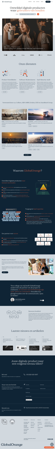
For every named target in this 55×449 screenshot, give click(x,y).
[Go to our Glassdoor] (52, 439)
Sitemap (39, 429)
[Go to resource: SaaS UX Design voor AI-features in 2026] (21, 343)
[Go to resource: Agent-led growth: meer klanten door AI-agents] (8, 343)
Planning (3, 126)
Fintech (3, 148)
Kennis (42, 1)
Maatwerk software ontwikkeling (26, 426)
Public (38, 149)
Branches (32, 427)
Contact (48, 1)
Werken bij (32, 425)
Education (30, 149)
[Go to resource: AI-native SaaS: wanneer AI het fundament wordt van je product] (34, 343)
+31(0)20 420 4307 (47, 422)
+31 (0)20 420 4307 (32, 374)
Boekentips (39, 422)
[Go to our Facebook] (49, 439)
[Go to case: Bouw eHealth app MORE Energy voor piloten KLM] (40, 140)
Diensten (29, 1)
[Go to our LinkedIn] (48, 439)
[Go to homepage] (7, 1)
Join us (4, 272)
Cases (34, 1)
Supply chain (35, 126)
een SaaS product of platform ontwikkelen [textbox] (27, 14)
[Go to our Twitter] (51, 439)
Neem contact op (29, 399)
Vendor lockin (40, 427)
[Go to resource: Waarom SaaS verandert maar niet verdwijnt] (47, 343)
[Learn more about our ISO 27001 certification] (12, 421)
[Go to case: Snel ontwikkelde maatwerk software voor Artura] (14, 117)
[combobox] (27, 14)
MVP (38, 425)
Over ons (37, 1)
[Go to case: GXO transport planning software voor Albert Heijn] (40, 117)
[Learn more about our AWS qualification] (4, 421)
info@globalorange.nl (48, 423)
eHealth (34, 149)
